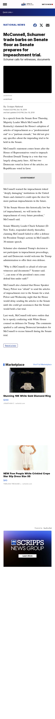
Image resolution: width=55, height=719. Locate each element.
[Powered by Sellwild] (47, 528)
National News (14, 24)
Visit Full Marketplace (42, 365)
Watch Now (47, 4)
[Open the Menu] (4, 4)
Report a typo (10, 345)
